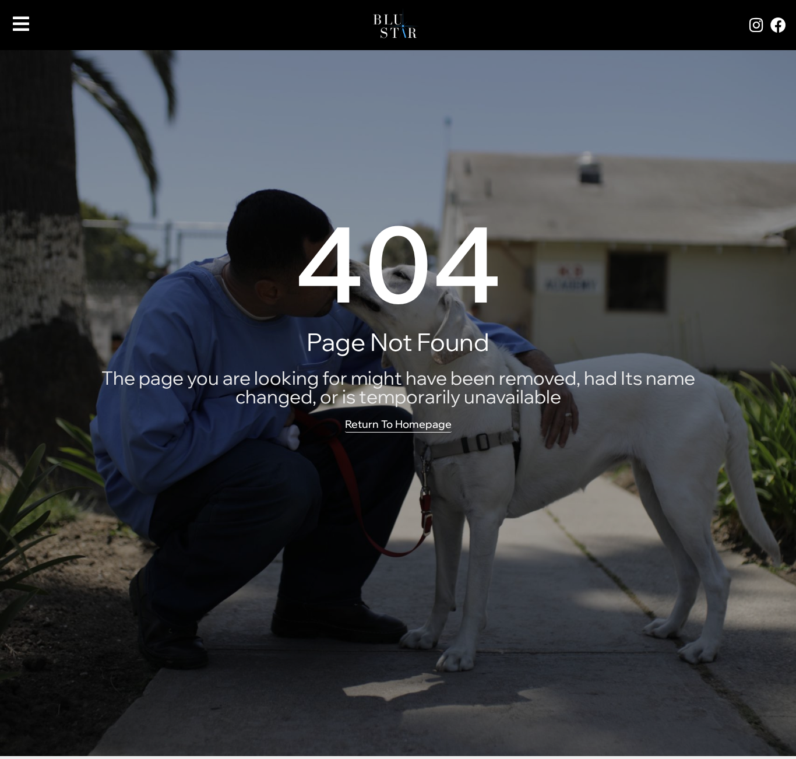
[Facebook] (778, 24)
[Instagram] (756, 24)
